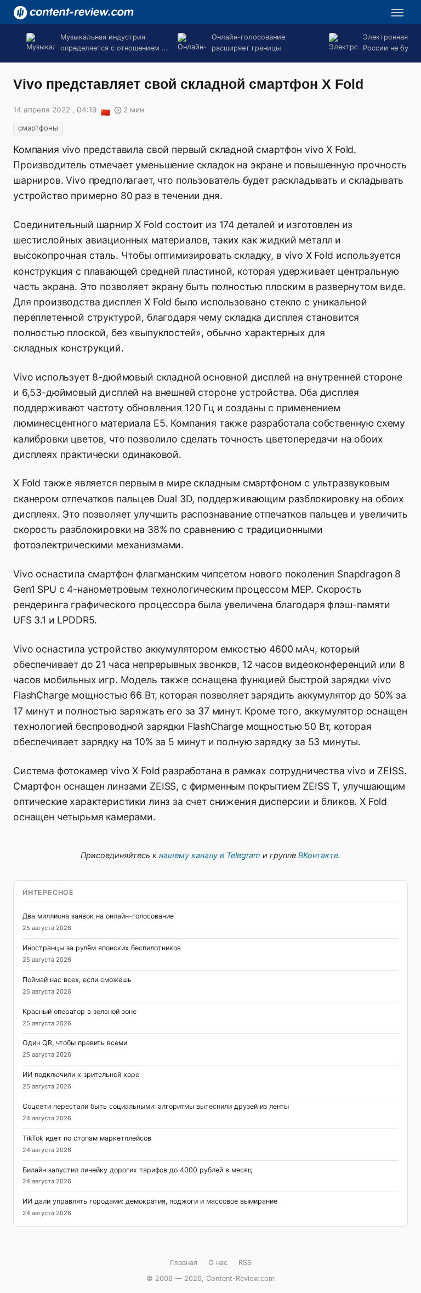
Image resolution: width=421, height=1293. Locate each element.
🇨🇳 (105, 111)
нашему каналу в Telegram (209, 855)
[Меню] (397, 12)
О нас (217, 1262)
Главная (183, 1262)
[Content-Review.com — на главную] (73, 12)
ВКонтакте (318, 855)
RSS (245, 1262)
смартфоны (38, 127)
